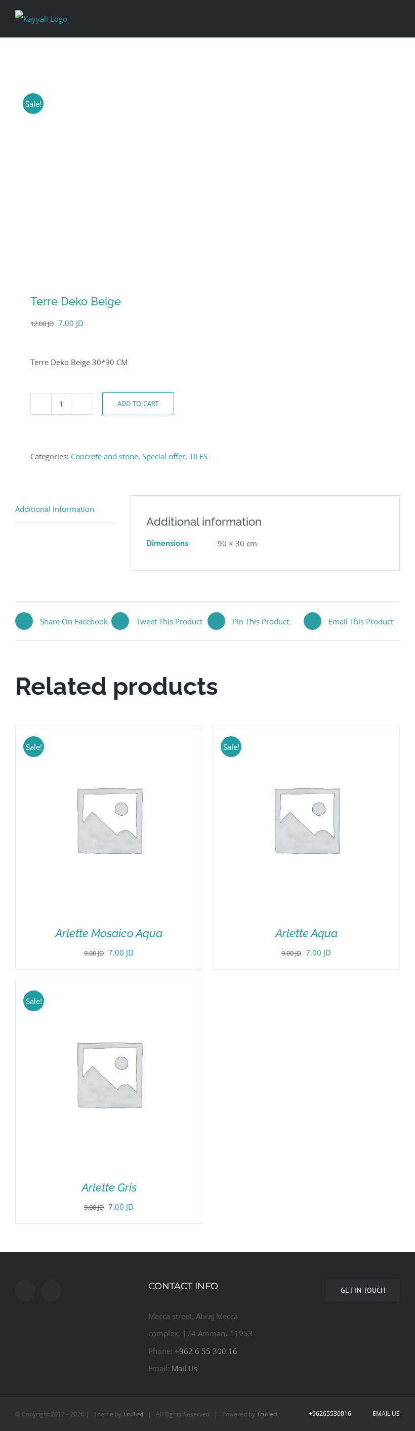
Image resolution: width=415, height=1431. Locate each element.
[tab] (65, 509)
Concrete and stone (104, 456)
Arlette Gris (109, 1187)
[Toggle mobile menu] (396, 17)
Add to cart (138, 403)
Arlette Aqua (306, 933)
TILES (198, 456)
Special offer (163, 456)
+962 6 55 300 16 (206, 1351)
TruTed (133, 1414)
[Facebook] (25, 1291)
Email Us (384, 1413)
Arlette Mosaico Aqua (108, 933)
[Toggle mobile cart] (378, 17)
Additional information (54, 509)
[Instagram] (51, 1291)
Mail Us (184, 1368)
